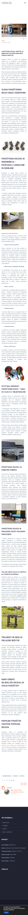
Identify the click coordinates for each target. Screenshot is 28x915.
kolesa (3, 40)
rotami (22, 776)
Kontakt (4, 829)
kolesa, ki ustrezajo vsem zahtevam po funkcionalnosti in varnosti (14, 745)
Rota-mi (15, 776)
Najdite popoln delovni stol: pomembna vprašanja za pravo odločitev (17, 792)
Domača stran (6, 822)
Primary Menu (25, 3)
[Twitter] (4, 780)
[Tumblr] (9, 780)
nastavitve (22, 908)
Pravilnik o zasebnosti (9, 909)
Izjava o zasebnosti (7, 832)
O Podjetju (5, 825)
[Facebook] (2, 780)
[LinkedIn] (11, 780)
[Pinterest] (7, 780)
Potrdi (6, 912)
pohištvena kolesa (7, 776)
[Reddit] (13, 780)
